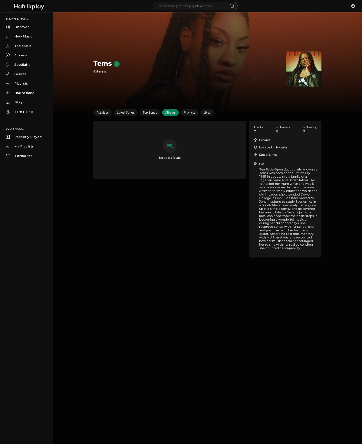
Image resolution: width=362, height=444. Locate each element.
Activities (103, 112)
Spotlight (22, 64)
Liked (207, 112)
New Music (23, 36)
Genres (20, 74)
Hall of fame (24, 93)
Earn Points (24, 112)
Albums (20, 55)
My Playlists (24, 146)
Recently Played (28, 137)
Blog (18, 102)
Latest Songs (125, 112)
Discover (21, 27)
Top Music (22, 46)
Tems (103, 63)
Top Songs (150, 112)
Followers (282, 129)
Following (309, 129)
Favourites (23, 156)
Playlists (21, 83)
